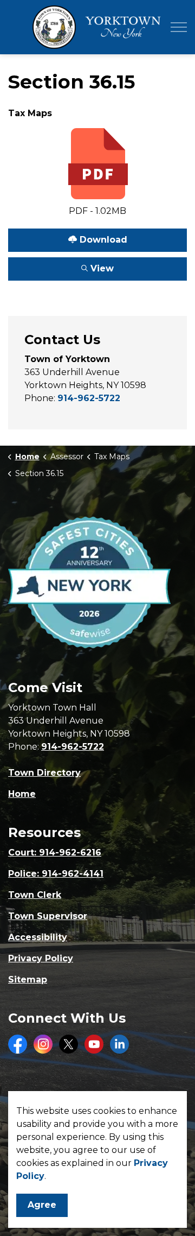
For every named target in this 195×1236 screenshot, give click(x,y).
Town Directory (44, 773)
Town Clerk (34, 895)
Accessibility (37, 937)
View (61, 265)
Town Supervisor (47, 916)
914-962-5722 (88, 398)
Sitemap (27, 979)
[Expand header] (178, 27)
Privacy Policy (40, 958)
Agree (42, 1205)
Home (22, 794)
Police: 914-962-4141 (55, 874)
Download (67, 237)
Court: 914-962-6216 (54, 852)
